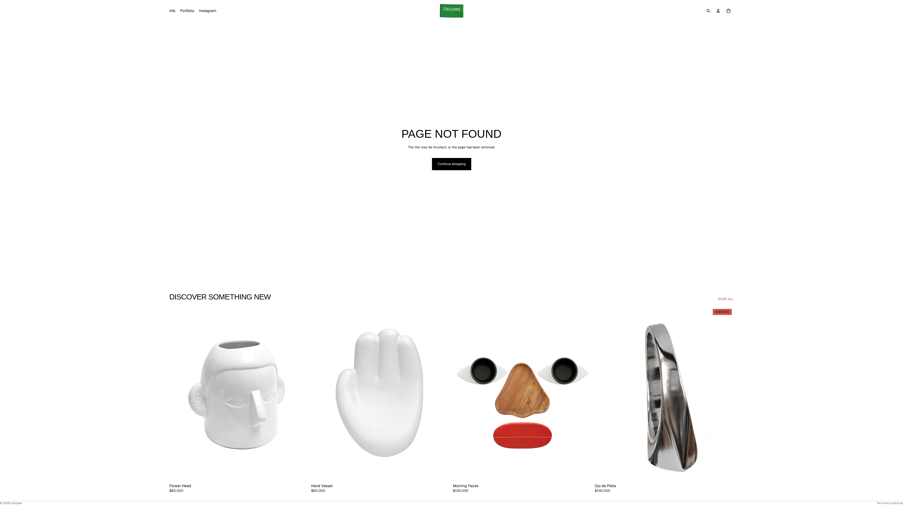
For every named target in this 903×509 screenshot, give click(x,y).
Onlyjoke (16, 503)
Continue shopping (452, 164)
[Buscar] (708, 11)
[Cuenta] (718, 11)
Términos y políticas (890, 503)
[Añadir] (301, 473)
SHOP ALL (726, 299)
